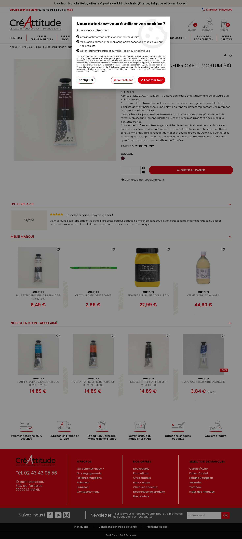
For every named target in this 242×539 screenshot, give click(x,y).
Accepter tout (153, 80)
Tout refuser (124, 80)
